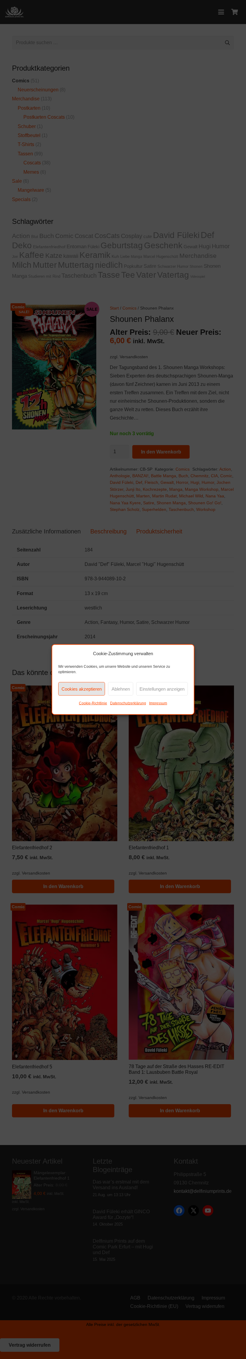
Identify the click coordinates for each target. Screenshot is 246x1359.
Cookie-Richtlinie (93, 703)
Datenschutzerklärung (128, 703)
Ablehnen (121, 688)
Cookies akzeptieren (82, 688)
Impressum (158, 703)
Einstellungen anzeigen (162, 688)
